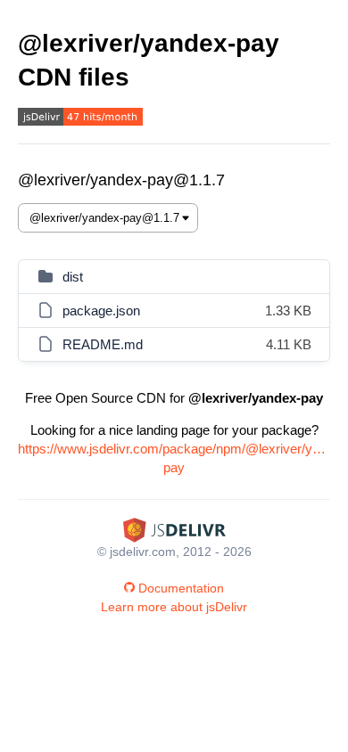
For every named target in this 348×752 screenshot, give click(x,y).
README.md (102, 344)
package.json (101, 310)
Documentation (181, 588)
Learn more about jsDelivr (174, 607)
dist (72, 276)
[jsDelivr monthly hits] (80, 119)
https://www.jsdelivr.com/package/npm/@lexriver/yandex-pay (174, 458)
